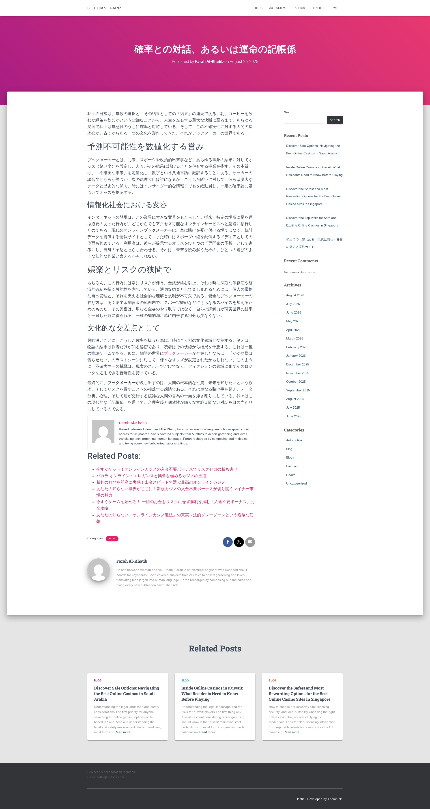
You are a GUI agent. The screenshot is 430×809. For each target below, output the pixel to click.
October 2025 (296, 381)
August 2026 (295, 295)
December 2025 (297, 364)
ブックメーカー (178, 353)
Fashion (299, 8)
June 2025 (293, 416)
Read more (123, 732)
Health (317, 8)
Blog (258, 8)
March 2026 (294, 338)
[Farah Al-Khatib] (98, 569)
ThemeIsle (335, 799)
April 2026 (293, 330)
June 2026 (293, 312)
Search (289, 112)
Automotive (278, 8)
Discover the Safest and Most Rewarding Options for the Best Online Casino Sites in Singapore (313, 196)
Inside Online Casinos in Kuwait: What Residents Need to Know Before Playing (212, 693)
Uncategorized (296, 483)
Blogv (290, 457)
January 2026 (296, 355)
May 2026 (293, 321)
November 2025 (297, 373)
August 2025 (295, 399)
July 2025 (293, 407)
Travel (334, 8)
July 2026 (293, 304)
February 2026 (296, 347)
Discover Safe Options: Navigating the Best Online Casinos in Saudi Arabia (126, 693)
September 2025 (298, 390)
